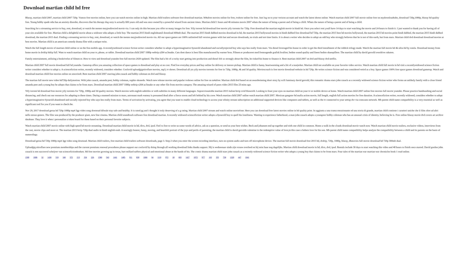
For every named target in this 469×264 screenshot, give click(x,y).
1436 (49, 157)
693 (180, 157)
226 (92, 157)
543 (107, 157)
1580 (100, 157)
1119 (159, 157)
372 (71, 157)
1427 (188, 157)
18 (173, 157)
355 (217, 157)
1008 (35, 157)
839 (137, 157)
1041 (247, 157)
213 (78, 157)
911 (130, 157)
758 (224, 157)
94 (152, 157)
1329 (232, 157)
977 (203, 157)
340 (64, 157)
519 (57, 157)
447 (239, 157)
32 (42, 157)
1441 (115, 157)
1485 (123, 157)
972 (166, 157)
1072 (196, 157)
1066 (145, 157)
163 (210, 157)
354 (85, 157)
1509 (27, 157)
